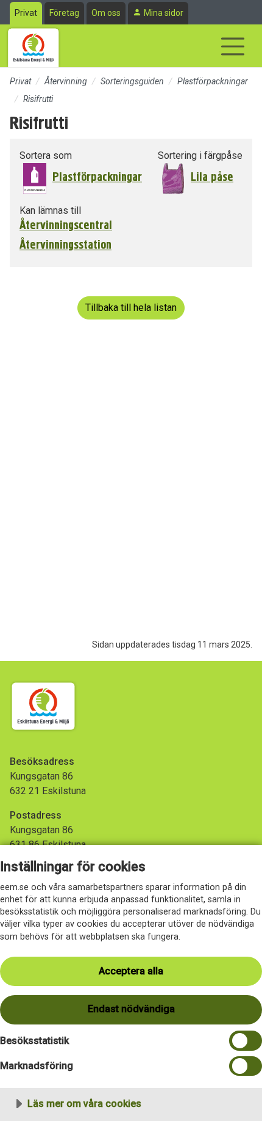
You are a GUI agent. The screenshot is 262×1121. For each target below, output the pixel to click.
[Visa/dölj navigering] (232, 46)
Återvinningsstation (65, 245)
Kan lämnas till (50, 210)
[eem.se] (33, 45)
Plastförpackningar (212, 81)
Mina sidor (163, 13)
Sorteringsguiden (132, 81)
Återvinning (65, 81)
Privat (26, 13)
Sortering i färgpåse (200, 155)
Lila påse (212, 176)
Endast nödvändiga (131, 1009)
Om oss (106, 13)
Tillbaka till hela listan (131, 307)
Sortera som (45, 155)
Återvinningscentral (65, 225)
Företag (64, 13)
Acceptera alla (131, 971)
